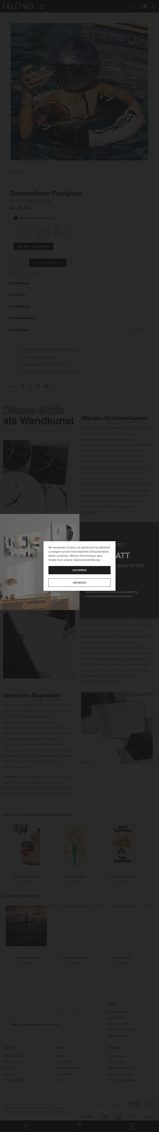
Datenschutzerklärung (86, 559)
